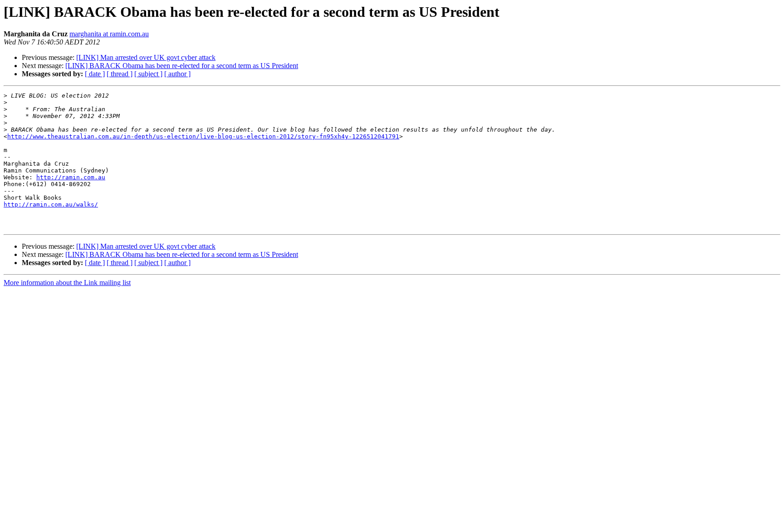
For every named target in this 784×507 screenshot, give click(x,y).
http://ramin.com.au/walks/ (51, 204)
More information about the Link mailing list (67, 282)
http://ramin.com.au (70, 177)
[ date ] (95, 74)
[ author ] (177, 74)
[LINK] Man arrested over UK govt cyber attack (146, 57)
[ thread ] (119, 74)
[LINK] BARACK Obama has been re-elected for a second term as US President (181, 65)
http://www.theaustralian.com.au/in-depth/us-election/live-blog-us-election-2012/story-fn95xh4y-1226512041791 (203, 136)
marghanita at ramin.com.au (109, 34)
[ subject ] (148, 74)
